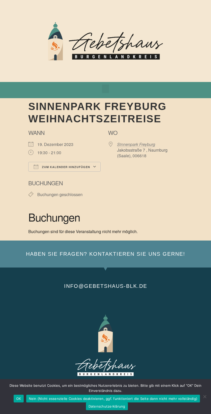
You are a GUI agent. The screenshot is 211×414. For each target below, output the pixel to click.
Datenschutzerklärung (107, 406)
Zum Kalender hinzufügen (65, 167)
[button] (105, 89)
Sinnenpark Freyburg (136, 144)
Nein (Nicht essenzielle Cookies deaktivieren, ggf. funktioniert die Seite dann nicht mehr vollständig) (113, 399)
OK (18, 399)
